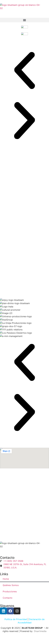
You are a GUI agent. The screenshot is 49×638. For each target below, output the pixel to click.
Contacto (7, 597)
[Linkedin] (3, 610)
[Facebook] (10, 610)
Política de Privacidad (15, 619)
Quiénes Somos (11, 585)
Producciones (10, 591)
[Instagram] (17, 610)
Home (6, 579)
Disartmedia (39, 631)
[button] (24, 20)
